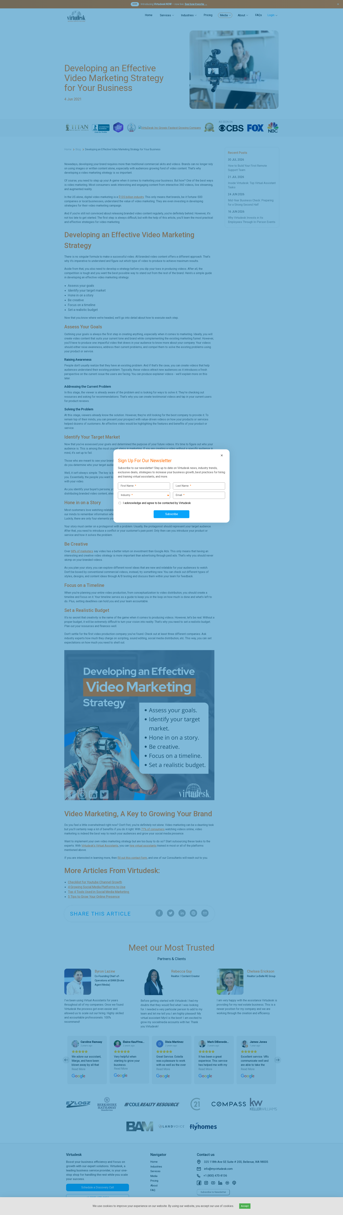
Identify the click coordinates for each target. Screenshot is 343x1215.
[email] (4, 622)
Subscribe (171, 514)
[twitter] (4, 600)
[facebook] (4, 592)
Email (180, 495)
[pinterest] (4, 615)
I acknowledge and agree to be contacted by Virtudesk (157, 503)
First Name (128, 485)
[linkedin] (4, 607)
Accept (245, 1206)
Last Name (183, 485)
